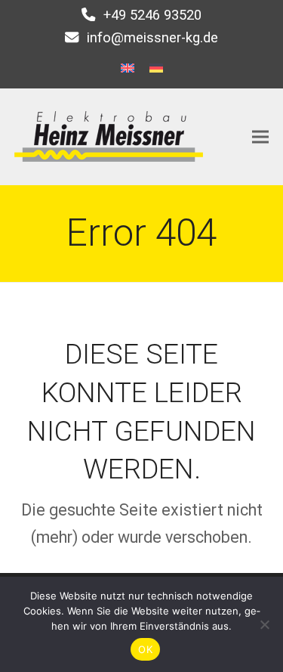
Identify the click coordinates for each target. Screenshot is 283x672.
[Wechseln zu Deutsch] (156, 68)
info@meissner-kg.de (152, 37)
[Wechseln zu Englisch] (127, 68)
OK (145, 649)
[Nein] (264, 624)
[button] (260, 136)
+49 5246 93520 (152, 15)
